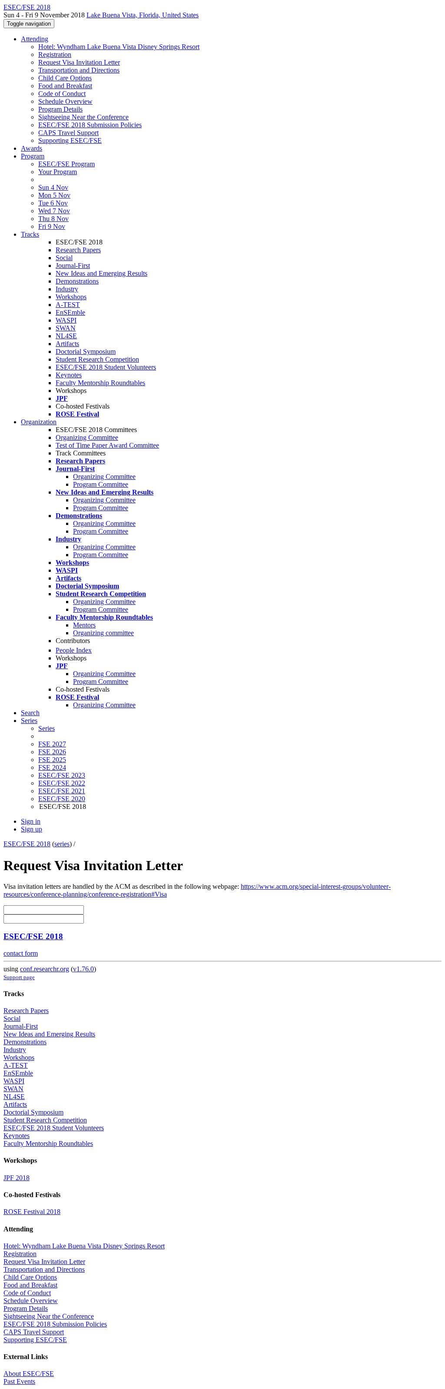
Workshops (71, 296)
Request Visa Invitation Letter (79, 62)
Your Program (57, 171)
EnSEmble (70, 312)
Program (32, 156)
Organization (38, 422)
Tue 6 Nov (53, 203)
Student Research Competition (97, 359)
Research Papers (78, 250)
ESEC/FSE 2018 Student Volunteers (106, 367)
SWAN (66, 328)
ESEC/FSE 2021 (61, 791)
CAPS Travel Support (68, 132)
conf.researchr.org (44, 969)
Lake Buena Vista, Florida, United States (142, 15)
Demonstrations (77, 281)
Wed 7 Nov (54, 210)
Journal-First (73, 265)
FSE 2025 (52, 759)
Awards (31, 148)
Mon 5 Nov (54, 195)
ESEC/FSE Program (66, 164)
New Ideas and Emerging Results (101, 273)
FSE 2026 (52, 752)
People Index (74, 650)
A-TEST (68, 304)
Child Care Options (65, 78)
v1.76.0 (83, 969)
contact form (20, 953)
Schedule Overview (65, 101)
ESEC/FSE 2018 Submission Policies (90, 125)
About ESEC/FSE (28, 1373)
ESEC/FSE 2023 (61, 775)
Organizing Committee (87, 437)
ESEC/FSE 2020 (61, 798)
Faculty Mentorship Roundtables (100, 382)
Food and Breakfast (65, 85)
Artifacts (67, 343)
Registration (54, 54)
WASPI (66, 320)
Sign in (30, 821)
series (62, 844)
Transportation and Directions (79, 70)
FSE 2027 (52, 744)
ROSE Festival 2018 (31, 1211)
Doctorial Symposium (86, 351)
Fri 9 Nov (51, 226)
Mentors (84, 625)
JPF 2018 (16, 1177)
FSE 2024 (52, 767)
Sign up (31, 829)
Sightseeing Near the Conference (83, 117)
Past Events (19, 1381)
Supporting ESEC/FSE (70, 140)
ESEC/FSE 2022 (61, 783)
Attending (34, 39)
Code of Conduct (62, 93)
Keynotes (69, 375)
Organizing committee (103, 633)
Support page (19, 977)
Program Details (60, 109)
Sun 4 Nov (53, 187)
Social (64, 257)
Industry (67, 289)
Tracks (30, 234)
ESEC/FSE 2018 (26, 844)
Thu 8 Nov (53, 218)
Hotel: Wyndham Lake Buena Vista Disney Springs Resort (118, 46)
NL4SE (66, 336)
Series (46, 728)
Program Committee (100, 484)
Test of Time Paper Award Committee (107, 445)
